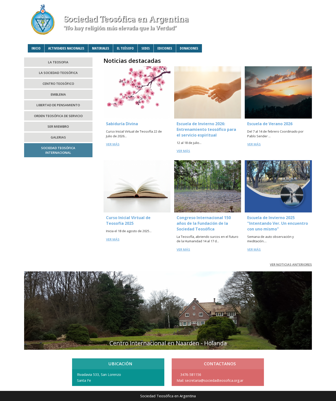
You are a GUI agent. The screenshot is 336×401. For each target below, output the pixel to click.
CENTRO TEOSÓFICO (58, 83)
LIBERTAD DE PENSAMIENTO (58, 105)
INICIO (36, 48)
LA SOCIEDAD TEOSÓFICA (58, 72)
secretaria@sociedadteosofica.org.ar (214, 380)
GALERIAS (58, 137)
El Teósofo (125, 48)
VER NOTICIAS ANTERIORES (291, 264)
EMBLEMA (58, 94)
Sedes (145, 48)
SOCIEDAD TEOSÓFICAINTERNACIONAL (58, 150)
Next (307, 308)
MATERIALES (100, 48)
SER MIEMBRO (58, 126)
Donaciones (189, 48)
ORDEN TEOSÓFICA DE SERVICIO (58, 116)
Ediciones (164, 48)
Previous (28, 308)
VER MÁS (113, 144)
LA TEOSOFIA (58, 62)
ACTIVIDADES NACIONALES (66, 48)
